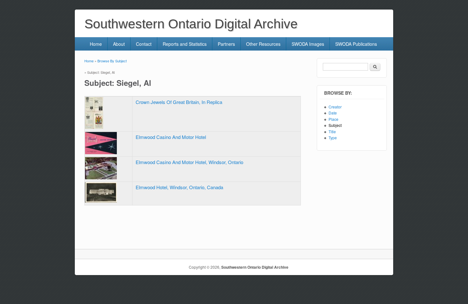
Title (332, 131)
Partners (226, 44)
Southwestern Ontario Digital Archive (254, 267)
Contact (144, 44)
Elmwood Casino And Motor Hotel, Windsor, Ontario (189, 162)
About (119, 44)
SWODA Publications (356, 44)
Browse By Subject (112, 60)
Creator (335, 106)
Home (96, 44)
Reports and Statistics (185, 44)
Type (333, 137)
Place (333, 119)
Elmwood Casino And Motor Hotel (171, 137)
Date (333, 112)
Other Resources (263, 44)
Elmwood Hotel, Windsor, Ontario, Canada (179, 187)
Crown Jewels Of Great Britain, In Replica (179, 102)
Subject (335, 125)
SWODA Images (308, 44)
